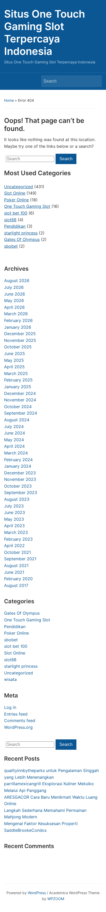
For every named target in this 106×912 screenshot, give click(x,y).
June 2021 (14, 572)
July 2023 (14, 506)
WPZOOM (55, 898)
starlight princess (21, 666)
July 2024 (14, 426)
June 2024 (14, 433)
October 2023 (18, 486)
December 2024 (20, 393)
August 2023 (16, 499)
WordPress (37, 893)
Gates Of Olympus (22, 613)
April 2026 (14, 307)
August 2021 (16, 565)
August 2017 (16, 585)
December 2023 (20, 472)
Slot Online (14, 653)
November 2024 (20, 399)
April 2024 (14, 446)
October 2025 (18, 346)
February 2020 (18, 578)
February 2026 (18, 320)
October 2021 (17, 552)
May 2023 (14, 519)
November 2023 (20, 479)
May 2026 (14, 300)
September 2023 (20, 492)
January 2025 (17, 386)
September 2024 (20, 413)
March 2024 (16, 452)
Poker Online (16, 633)
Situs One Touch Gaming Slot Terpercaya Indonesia (44, 32)
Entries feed (16, 714)
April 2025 (14, 366)
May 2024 (14, 439)
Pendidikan (14, 626)
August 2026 (16, 280)
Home (9, 100)
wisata (10, 679)
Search (95, 81)
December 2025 (20, 333)
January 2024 (17, 466)
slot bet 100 (15, 646)
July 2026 (14, 287)
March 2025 (16, 373)
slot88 (10, 659)
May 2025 (14, 360)
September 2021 (20, 558)
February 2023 (18, 539)
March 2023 (16, 532)
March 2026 (16, 313)
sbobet (11, 639)
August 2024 (16, 419)
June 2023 (14, 512)
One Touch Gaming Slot (27, 619)
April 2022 (14, 545)
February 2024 (18, 459)
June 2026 (14, 294)
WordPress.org (18, 727)
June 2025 (14, 353)
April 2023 (14, 525)
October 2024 (18, 406)
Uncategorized (18, 672)
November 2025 (20, 340)
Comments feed (19, 720)
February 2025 (18, 380)
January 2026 (17, 327)
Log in (10, 707)
